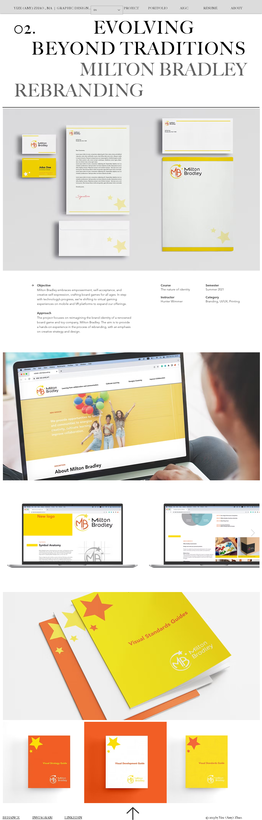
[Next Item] (253, 533)
